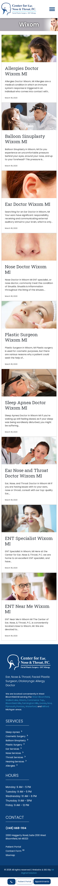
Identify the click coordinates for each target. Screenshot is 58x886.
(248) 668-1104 (16, 828)
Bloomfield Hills (13, 703)
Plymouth (10, 706)
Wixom (22, 700)
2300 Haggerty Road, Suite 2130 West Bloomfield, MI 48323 (26, 837)
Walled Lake (12, 700)
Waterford (30, 706)
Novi (49, 703)
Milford (45, 706)
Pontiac (20, 706)
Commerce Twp (35, 700)
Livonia (42, 703)
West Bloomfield (41, 696)
